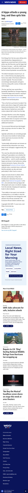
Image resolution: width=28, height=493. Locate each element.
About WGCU (6, 454)
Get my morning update (16, 276)
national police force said (14, 97)
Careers (5, 461)
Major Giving (6, 442)
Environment (5, 347)
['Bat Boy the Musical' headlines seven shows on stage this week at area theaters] (13, 380)
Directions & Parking (7, 477)
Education (5, 305)
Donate (23, 2)
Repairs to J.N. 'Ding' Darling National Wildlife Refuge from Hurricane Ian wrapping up (14, 353)
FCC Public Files (6, 464)
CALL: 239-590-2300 (8, 470)
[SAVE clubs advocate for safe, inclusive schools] (13, 296)
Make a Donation (7, 435)
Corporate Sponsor (7, 445)
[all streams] (26, 491)
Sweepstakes (6, 451)
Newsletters (6, 483)
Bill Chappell (9, 21)
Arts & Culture (6, 389)
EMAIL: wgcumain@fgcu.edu (10, 474)
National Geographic (15, 181)
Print (24, 23)
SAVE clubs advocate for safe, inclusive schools (13, 309)
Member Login (6, 480)
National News (9, 209)
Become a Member (7, 438)
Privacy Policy (6, 467)
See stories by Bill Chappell (9, 230)
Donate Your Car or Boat (8, 448)
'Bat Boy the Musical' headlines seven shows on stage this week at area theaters (13, 395)
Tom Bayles (5, 360)
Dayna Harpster (6, 313)
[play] (2, 491)
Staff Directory (6, 458)
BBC (2, 183)
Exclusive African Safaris (17, 165)
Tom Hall (4, 402)
